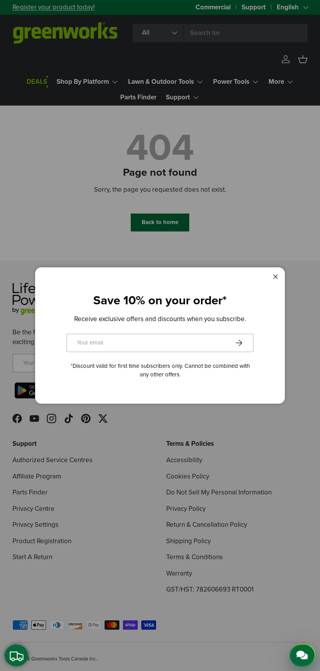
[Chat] (303, 654)
